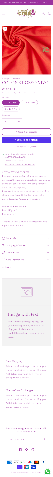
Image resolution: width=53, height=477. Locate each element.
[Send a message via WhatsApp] (48, 472)
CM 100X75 (11, 109)
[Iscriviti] (44, 439)
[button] (3, 13)
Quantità (6, 115)
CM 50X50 (29, 102)
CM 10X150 (11, 102)
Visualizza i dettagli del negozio (20, 164)
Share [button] (8, 267)
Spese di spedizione (21, 93)
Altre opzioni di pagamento (26, 147)
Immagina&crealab (23, 472)
